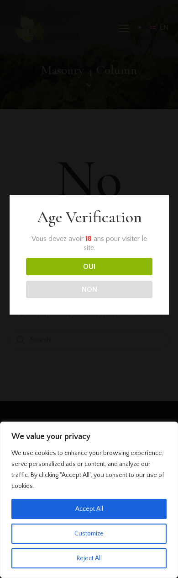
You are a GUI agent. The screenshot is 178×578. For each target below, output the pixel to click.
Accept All (89, 509)
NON (89, 289)
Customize (89, 533)
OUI (89, 266)
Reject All (89, 558)
